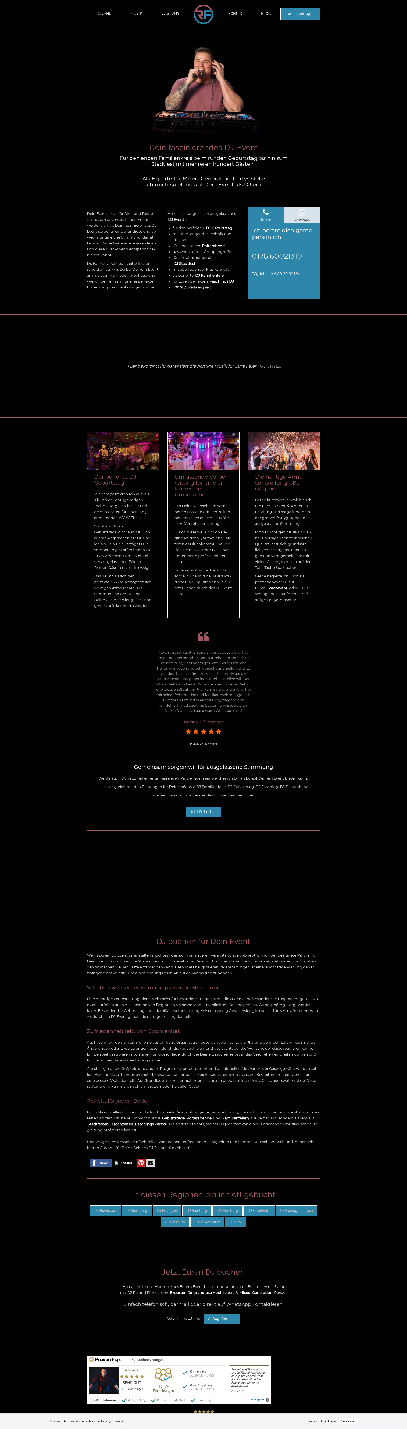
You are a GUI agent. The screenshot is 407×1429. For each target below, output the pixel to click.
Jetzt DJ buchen (203, 812)
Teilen (104, 1162)
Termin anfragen (300, 14)
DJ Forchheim (259, 1210)
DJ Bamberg (197, 1210)
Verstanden (348, 1421)
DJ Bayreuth (175, 1222)
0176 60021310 (277, 256)
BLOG (266, 14)
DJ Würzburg (227, 1210)
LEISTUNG (170, 13)
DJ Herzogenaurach (296, 1210)
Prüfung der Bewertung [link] (203, 743)
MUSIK (136, 13)
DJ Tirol (236, 1222)
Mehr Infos (258, 1400)
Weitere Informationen (322, 1421)
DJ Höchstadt (105, 1210)
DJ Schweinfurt (207, 1222)
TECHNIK (234, 14)
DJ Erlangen (167, 1210)
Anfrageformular (222, 1318)
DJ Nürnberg (136, 1210)
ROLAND (104, 13)
